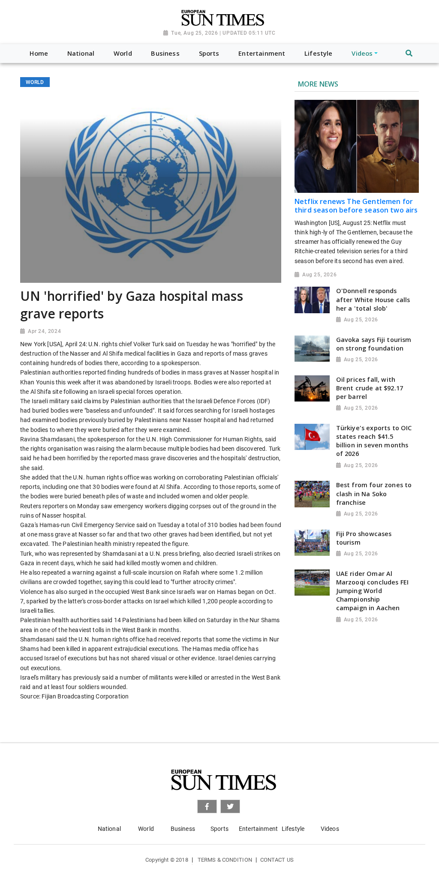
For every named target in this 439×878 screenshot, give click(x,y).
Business (183, 828)
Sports (219, 828)
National (109, 828)
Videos (330, 828)
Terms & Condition (225, 860)
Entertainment (258, 828)
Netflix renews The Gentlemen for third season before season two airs (356, 206)
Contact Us (277, 860)
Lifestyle (293, 828)
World (146, 828)
